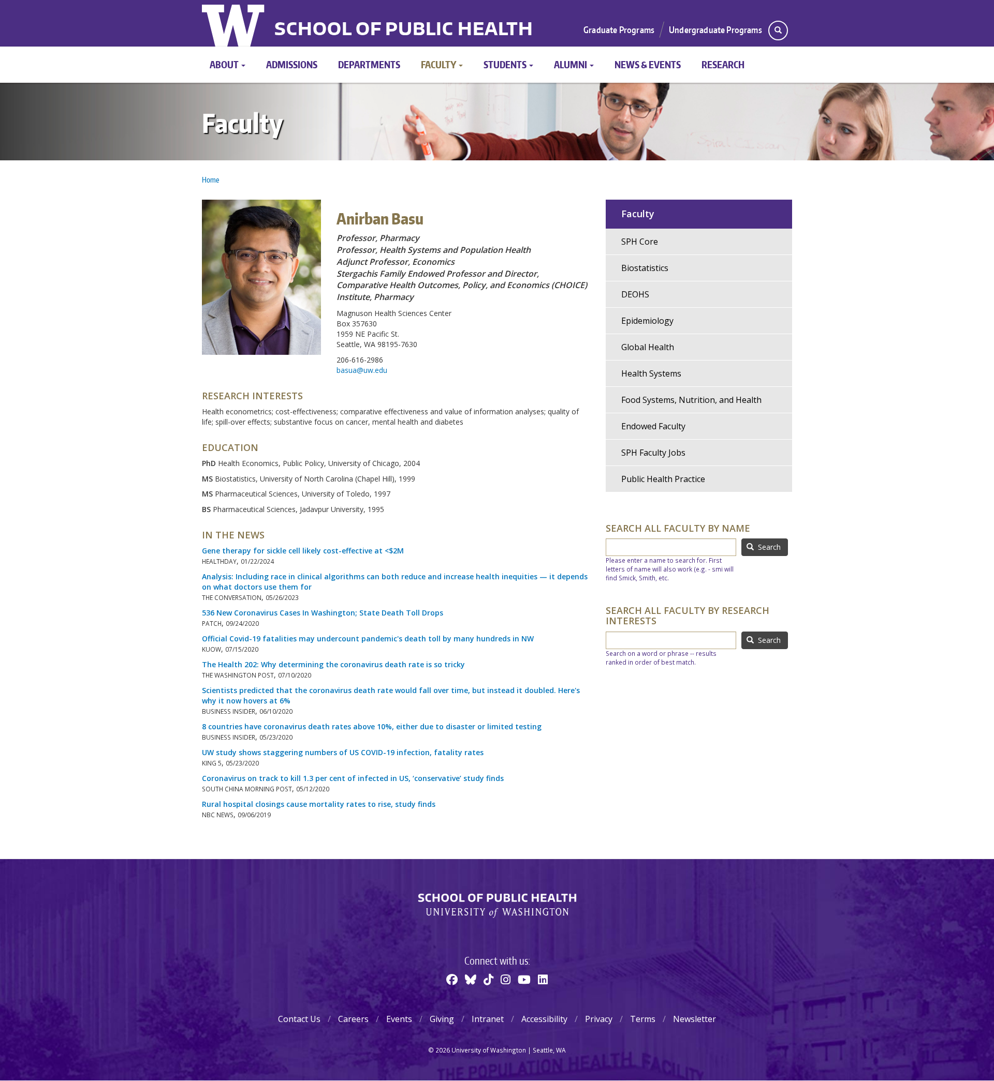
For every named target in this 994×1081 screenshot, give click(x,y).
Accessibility (544, 1019)
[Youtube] (524, 979)
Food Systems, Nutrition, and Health (691, 400)
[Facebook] (452, 979)
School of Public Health (403, 30)
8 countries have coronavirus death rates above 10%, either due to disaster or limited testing (372, 726)
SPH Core (639, 241)
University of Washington (234, 23)
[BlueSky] (470, 979)
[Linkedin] (543, 979)
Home (210, 179)
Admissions (291, 64)
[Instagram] (505, 979)
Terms (642, 1019)
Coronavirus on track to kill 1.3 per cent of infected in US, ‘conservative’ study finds (353, 778)
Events (399, 1019)
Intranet (488, 1019)
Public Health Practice (663, 479)
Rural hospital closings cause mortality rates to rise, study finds (318, 804)
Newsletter (694, 1019)
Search (768, 547)
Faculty (439, 64)
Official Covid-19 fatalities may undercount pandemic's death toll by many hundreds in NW (368, 638)
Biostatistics (644, 268)
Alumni (571, 64)
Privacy (598, 1019)
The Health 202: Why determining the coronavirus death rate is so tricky (333, 664)
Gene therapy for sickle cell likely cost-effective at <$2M (303, 550)
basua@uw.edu (362, 370)
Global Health (647, 347)
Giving (442, 1019)
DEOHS (635, 294)
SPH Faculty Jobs (653, 452)
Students (506, 64)
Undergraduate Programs (715, 29)
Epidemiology (647, 320)
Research (722, 64)
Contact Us (299, 1019)
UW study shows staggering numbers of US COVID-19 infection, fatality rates (343, 752)
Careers (353, 1019)
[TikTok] (488, 979)
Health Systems (651, 373)
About (225, 64)
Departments (369, 64)
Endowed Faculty (653, 426)
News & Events (648, 64)
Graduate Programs (618, 29)
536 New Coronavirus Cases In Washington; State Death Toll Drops (322, 613)
